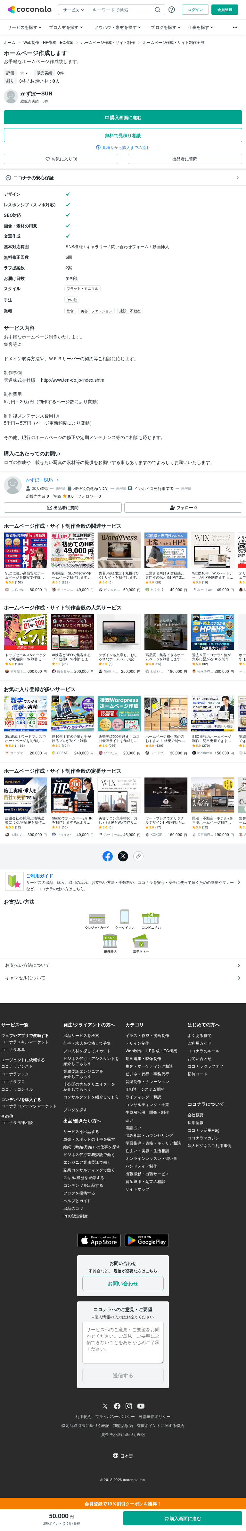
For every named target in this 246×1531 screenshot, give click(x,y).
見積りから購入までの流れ (126, 147)
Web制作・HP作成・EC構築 (48, 42)
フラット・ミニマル (82, 288)
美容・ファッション (96, 310)
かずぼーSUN (39, 479)
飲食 (70, 310)
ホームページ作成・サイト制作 (108, 42)
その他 (72, 299)
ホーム (9, 42)
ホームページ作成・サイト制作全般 (173, 42)
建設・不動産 (130, 310)
